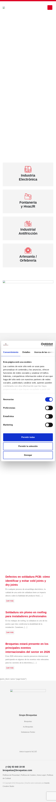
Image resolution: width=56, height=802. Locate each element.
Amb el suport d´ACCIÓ (28, 751)
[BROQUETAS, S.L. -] (10, 7)
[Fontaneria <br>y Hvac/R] (28, 196)
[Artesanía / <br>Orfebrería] (28, 250)
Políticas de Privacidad (11, 775)
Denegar (28, 455)
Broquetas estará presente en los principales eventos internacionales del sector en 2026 (27, 647)
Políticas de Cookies (28, 775)
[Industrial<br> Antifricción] (28, 223)
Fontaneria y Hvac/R (28, 204)
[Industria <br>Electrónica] (28, 169)
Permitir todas (28, 437)
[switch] (49, 408)
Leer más (10, 601)
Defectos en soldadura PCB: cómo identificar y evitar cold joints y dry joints (27, 580)
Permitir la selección (28, 446)
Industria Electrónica (28, 177)
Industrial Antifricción (28, 231)
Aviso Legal (41, 775)
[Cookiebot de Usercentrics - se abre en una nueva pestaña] (41, 344)
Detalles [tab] (26, 352)
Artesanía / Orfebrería (28, 258)
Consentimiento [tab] (10, 352)
